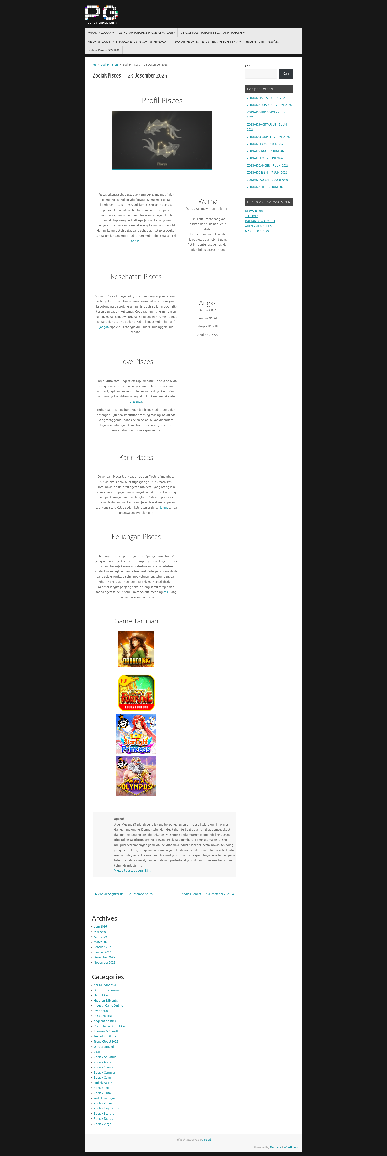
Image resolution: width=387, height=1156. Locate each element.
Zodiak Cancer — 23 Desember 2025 (206, 894)
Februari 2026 (103, 947)
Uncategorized (104, 1047)
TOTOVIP (251, 216)
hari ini (135, 241)
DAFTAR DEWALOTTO (260, 221)
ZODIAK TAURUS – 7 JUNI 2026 (267, 180)
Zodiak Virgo (102, 1124)
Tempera (275, 1147)
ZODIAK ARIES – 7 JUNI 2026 (266, 187)
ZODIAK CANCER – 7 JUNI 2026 (267, 166)
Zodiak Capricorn (105, 1073)
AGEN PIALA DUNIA (258, 226)
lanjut (164, 508)
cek (165, 592)
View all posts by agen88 (132, 871)
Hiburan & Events (106, 1001)
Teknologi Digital (105, 1036)
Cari (247, 66)
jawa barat (101, 1011)
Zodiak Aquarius (105, 1057)
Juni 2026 (100, 927)
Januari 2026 (102, 952)
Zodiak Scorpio (104, 1114)
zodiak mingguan (106, 1098)
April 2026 (100, 937)
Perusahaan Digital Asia (110, 1026)
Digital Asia (101, 995)
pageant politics (105, 1021)
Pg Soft (206, 1139)
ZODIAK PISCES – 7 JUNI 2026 (266, 98)
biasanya (136, 402)
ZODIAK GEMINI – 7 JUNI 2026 (267, 173)
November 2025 (104, 963)
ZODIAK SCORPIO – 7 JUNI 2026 (268, 137)
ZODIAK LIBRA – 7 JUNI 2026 (266, 144)
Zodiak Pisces (103, 1103)
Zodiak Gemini (103, 1078)
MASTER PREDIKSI (257, 231)
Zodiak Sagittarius (106, 1108)
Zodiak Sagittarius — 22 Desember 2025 (125, 894)
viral (97, 1052)
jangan (104, 327)
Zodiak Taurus (103, 1119)
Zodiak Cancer (103, 1067)
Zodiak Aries (102, 1062)
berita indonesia (105, 985)
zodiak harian (109, 64)
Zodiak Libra (102, 1093)
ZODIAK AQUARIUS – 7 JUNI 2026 (269, 105)
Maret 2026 (101, 942)
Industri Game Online (108, 1006)
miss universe (103, 1016)
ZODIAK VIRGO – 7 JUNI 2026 (266, 151)
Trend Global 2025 (106, 1042)
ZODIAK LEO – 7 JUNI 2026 (265, 158)
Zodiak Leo (101, 1088)
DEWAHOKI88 (254, 211)
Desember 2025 (104, 957)
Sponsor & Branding (107, 1031)
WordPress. (291, 1147)
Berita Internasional (107, 990)
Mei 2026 (100, 932)
